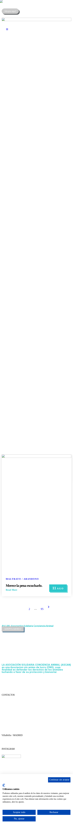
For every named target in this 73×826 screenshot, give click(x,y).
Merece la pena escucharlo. (24, 586)
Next (48, 607)
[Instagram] (24, 681)
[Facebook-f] (6, 681)
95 (42, 609)
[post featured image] (36, 456)
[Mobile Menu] (7, 29)
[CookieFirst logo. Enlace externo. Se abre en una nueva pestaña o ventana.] (4, 785)
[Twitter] (15, 681)
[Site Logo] (21, 1)
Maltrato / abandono (22, 579)
